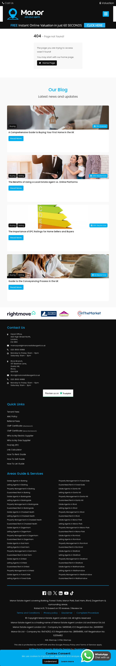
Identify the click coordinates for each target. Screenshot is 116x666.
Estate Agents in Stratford (69, 551)
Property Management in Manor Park (74, 527)
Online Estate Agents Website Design (50, 649)
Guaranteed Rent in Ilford (69, 516)
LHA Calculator (14, 449)
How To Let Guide (15, 463)
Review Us (77, 608)
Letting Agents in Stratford (69, 555)
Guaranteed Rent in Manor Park (72, 531)
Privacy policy (51, 612)
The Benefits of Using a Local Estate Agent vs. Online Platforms (43, 182)
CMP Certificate (20, 425)
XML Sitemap (51, 640)
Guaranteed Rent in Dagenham (20, 539)
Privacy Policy (69, 644)
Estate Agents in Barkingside (19, 496)
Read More (16, 138)
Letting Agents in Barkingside (19, 500)
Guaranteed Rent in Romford (71, 547)
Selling (21, 176)
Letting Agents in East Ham (18, 547)
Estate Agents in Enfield (16, 559)
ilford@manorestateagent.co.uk (25, 375)
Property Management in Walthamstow (75, 574)
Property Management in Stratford (73, 559)
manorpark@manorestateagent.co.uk (28, 345)
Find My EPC (13, 445)
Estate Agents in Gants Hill (69, 488)
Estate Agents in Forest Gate (18, 574)
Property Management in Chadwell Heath (24, 520)
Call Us (8, 3)
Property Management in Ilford (71, 512)
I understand (50, 661)
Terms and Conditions (28, 612)
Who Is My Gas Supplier (19, 440)
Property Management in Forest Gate (74, 481)
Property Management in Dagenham (22, 535)
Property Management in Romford (73, 543)
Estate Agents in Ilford (68, 504)
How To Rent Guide (16, 454)
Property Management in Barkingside (22, 504)
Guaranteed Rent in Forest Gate (72, 485)
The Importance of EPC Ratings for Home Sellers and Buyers (41, 231)
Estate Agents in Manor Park (70, 520)
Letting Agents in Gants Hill (70, 492)
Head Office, (16, 334)
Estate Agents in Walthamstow (71, 566)
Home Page (48, 62)
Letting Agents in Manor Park (70, 524)
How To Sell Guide (16, 459)
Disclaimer (67, 612)
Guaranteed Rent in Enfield (18, 566)
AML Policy (12, 416)
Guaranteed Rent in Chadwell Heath (22, 524)
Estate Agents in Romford (69, 535)
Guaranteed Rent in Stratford (71, 563)
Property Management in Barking (21, 488)
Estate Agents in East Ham (18, 543)
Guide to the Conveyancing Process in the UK (33, 281)
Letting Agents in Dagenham (19, 531)
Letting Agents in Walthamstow (72, 570)
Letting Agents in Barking (17, 485)
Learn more (67, 661)
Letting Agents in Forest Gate (19, 578)
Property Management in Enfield (20, 570)
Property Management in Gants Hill (73, 496)
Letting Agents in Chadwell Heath (21, 516)
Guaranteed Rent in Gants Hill (71, 500)
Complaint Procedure (87, 612)
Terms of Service (88, 644)
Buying (13, 126)
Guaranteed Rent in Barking (18, 492)
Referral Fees (13, 421)
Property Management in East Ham (21, 551)
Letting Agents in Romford (69, 539)
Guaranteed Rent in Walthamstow (73, 578)
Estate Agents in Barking (17, 481)
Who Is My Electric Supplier (20, 435)
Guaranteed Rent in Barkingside (20, 508)
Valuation (107, 3)
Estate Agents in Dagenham (19, 527)
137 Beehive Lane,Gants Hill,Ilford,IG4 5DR (19, 367)
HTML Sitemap (64, 640)
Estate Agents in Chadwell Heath (20, 512)
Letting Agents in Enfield (17, 563)
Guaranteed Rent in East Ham (19, 555)
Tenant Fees (13, 411)
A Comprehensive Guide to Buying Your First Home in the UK (41, 132)
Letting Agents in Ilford (68, 508)
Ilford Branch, (17, 361)
